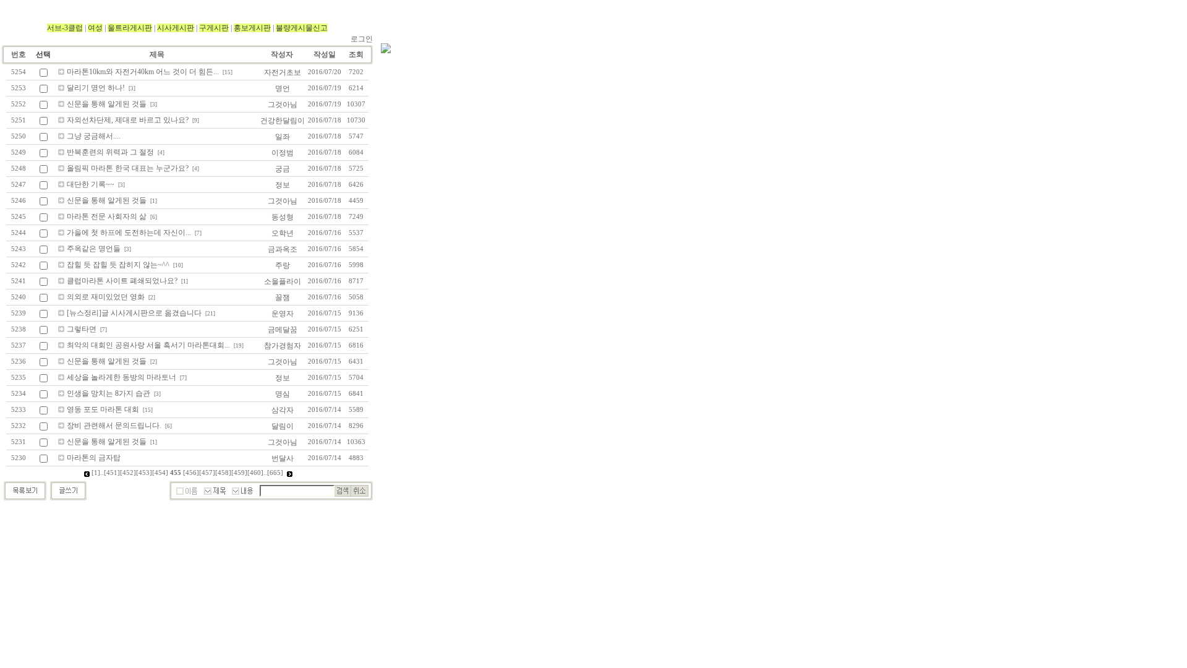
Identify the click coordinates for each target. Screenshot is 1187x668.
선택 (43, 54)
